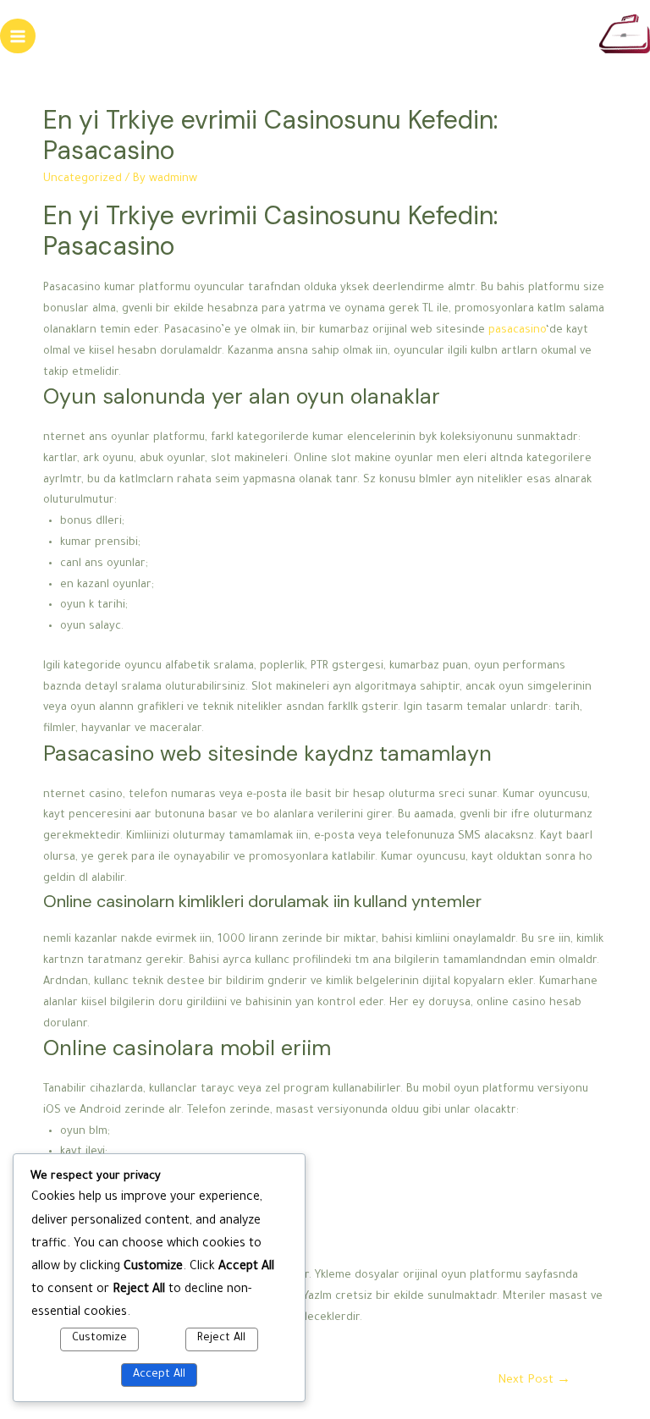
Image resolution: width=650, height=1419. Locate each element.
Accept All (159, 1375)
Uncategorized (82, 179)
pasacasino (517, 331)
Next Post (534, 1381)
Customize (99, 1339)
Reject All (221, 1339)
